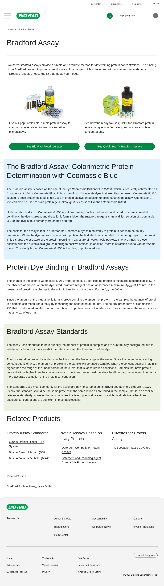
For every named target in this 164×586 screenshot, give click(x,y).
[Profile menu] (142, 16)
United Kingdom (145, 555)
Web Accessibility (51, 565)
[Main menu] (7, 15)
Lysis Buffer (45, 486)
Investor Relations (143, 526)
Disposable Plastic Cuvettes (132, 447)
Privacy (46, 571)
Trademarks (48, 558)
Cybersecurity (13, 565)
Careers (138, 518)
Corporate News (101, 526)
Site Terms (83, 558)
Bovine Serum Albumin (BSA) (28, 452)
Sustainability (99, 518)
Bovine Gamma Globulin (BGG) (29, 458)
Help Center (61, 535)
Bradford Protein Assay (21, 486)
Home (10, 29)
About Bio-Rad (62, 518)
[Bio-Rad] (17, 507)
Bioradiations (61, 526)
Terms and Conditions (89, 565)
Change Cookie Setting (90, 571)
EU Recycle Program (17, 571)
